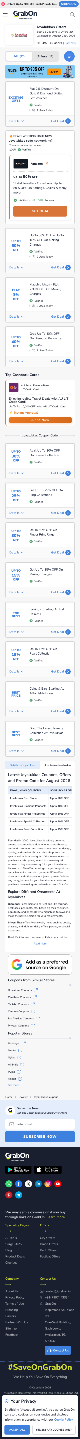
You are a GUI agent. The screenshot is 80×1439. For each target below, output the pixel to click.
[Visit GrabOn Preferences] (40, 964)
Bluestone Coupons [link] (20, 990)
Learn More (55, 1217)
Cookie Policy (63, 1419)
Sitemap (11, 1328)
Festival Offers (50, 1256)
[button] (69, 56)
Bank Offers (48, 1250)
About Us (12, 1291)
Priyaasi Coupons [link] (18, 1025)
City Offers (47, 1238)
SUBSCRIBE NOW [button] (40, 1136)
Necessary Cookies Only (54, 1429)
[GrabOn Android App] (18, 1170)
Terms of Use (14, 1304)
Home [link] (8, 1097)
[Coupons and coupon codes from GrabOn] (25, 15)
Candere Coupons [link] (18, 1011)
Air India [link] (13, 1064)
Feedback (11, 1335)
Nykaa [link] (11, 1057)
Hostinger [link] (14, 1043)
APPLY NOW (40, 420)
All (19, 56)
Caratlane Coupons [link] (19, 997)
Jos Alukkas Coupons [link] (21, 1018)
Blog (8, 1250)
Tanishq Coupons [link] (18, 1004)
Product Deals (15, 1256)
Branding (11, 1310)
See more (13, 1085)
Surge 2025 (13, 1244)
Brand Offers (49, 1244)
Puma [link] (11, 1071)
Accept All (17, 1429)
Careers (10, 1316)
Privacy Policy (14, 1297)
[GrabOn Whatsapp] (8, 1186)
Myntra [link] (12, 1050)
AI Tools (11, 1238)
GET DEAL (40, 211)
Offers (44, 56)
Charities (11, 1263)
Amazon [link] (37, 164)
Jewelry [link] (23, 1097)
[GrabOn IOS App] (48, 1170)
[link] (40, 71)
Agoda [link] (12, 1079)
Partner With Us (16, 1322)
